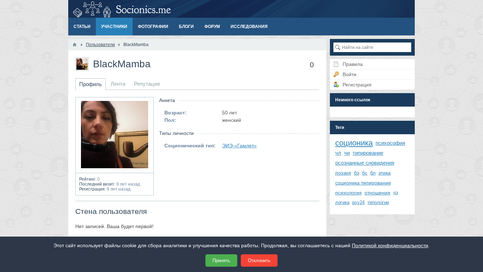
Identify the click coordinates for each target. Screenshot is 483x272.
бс (364, 173)
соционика (354, 142)
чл (338, 153)
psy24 (358, 202)
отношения (377, 193)
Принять (221, 260)
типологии (378, 202)
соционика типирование (363, 183)
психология (348, 193)
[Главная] (74, 44)
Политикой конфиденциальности (390, 245)
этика (384, 173)
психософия (390, 143)
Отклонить (259, 260)
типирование (368, 153)
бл (373, 173)
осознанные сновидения (364, 163)
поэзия (343, 173)
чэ (395, 192)
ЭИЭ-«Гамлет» (239, 145)
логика (342, 202)
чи (347, 153)
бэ (356, 173)
